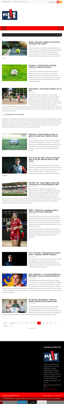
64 (51, 323)
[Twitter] (60, 35)
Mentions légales (47, 395)
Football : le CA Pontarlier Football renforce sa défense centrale (42, 66)
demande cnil (58, 395)
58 (26, 323)
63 (47, 323)
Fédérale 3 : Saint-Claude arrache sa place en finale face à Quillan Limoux (43, 135)
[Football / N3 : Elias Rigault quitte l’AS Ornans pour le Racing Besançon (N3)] (14, 188)
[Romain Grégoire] (14, 258)
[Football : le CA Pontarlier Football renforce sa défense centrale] (14, 72)
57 (22, 323)
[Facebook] (57, 35)
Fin (11, 326)
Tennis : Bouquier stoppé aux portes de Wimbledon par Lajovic (44, 43)
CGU (53, 395)
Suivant (6, 326)
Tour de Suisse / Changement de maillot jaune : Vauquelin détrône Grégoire (44, 254)
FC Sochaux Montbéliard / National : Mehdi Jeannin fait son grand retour (43, 300)
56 (18, 323)
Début (5, 323)
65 (55, 323)
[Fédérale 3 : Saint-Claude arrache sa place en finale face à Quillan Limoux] (14, 141)
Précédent (12, 323)
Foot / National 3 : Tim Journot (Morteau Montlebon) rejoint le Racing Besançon (45, 275)
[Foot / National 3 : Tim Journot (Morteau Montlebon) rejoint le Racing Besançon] (14, 279)
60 (35, 323)
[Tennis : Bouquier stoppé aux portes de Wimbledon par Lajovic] (14, 48)
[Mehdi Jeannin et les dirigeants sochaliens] (14, 305)
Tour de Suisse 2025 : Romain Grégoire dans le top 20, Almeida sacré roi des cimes (44, 159)
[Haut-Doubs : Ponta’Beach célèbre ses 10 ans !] (14, 96)
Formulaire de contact (51, 389)
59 (31, 323)
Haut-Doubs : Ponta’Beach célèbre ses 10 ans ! (45, 90)
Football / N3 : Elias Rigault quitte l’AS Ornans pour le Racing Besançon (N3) (44, 183)
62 (43, 323)
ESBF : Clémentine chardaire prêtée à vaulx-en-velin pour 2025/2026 (43, 211)
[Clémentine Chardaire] (14, 228)
